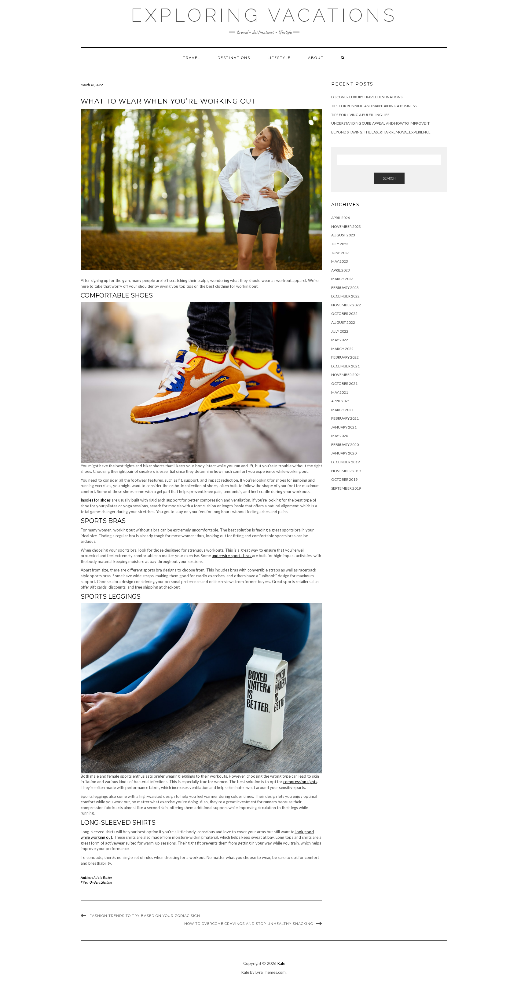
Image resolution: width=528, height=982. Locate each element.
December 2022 (345, 296)
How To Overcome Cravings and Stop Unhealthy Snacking (248, 924)
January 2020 (344, 453)
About (316, 58)
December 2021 (345, 366)
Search (389, 178)
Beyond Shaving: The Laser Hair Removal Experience (381, 132)
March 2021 (342, 409)
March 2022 (342, 348)
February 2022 (345, 357)
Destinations (234, 58)
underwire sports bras (232, 555)
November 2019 (346, 471)
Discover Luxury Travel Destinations (366, 97)
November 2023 (346, 226)
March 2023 (342, 278)
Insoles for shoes (96, 500)
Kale (281, 963)
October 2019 (344, 479)
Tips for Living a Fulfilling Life (360, 114)
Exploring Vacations (264, 15)
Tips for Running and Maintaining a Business (373, 106)
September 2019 (346, 488)
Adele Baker (103, 877)
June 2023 (340, 252)
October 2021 (344, 383)
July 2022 (339, 331)
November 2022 (346, 305)
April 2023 (340, 270)
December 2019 (345, 462)
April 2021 (340, 401)
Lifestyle (279, 58)
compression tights (300, 781)
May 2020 (339, 435)
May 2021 (339, 392)
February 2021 (345, 418)
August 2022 (343, 322)
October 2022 (344, 313)
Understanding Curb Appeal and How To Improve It (380, 123)
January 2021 (344, 427)
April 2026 (340, 217)
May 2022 (339, 340)
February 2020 (345, 444)
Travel (191, 58)
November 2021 (346, 374)
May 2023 (339, 261)
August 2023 (343, 235)
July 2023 (339, 244)
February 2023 (345, 287)
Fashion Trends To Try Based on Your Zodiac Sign (145, 916)
